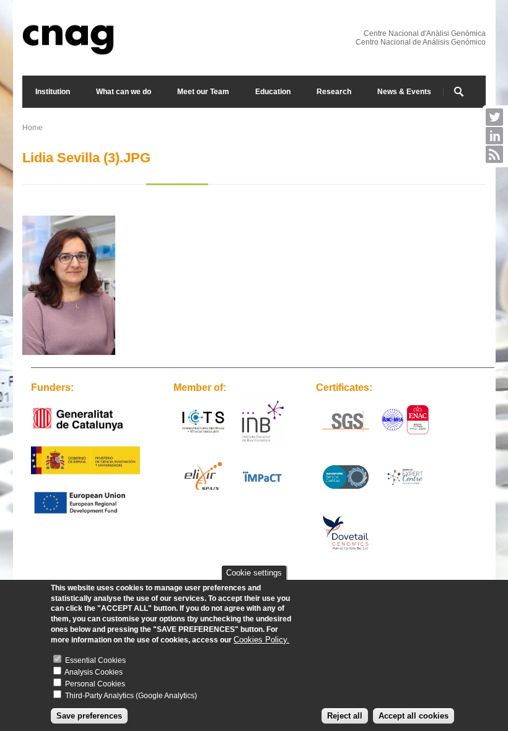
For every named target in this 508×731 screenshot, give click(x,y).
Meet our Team (203, 91)
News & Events (404, 91)
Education (273, 91)
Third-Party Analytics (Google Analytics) (131, 695)
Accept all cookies (414, 715)
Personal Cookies (95, 684)
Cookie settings (254, 572)
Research (334, 91)
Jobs (44, 124)
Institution (52, 91)
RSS (494, 154)
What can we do (123, 91)
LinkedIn (494, 135)
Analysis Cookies (93, 672)
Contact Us (98, 124)
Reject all (344, 715)
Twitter (494, 117)
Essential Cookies (95, 660)
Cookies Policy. (261, 639)
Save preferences (89, 715)
